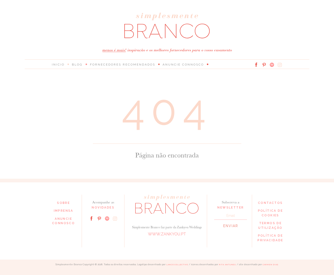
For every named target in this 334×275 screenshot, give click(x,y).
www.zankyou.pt (167, 234)
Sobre (63, 203)
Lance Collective (177, 265)
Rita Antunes (227, 265)
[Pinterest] (264, 64)
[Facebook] (256, 64)
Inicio (58, 64)
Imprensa (63, 210)
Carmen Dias (270, 265)
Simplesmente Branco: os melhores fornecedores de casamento (167, 25)
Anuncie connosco (183, 64)
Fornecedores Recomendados (122, 64)
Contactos (270, 203)
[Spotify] (271, 64)
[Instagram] (279, 64)
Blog (77, 64)
